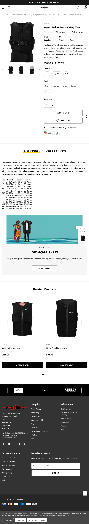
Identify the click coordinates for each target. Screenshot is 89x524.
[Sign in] (78, 7)
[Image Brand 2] (44, 390)
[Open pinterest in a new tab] (19, 444)
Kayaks (34, 424)
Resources (65, 422)
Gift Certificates (66, 409)
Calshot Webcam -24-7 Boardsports (70, 413)
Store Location (7, 469)
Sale (33, 438)
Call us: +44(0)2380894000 (16, 433)
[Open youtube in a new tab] (24, 444)
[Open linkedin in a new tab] (9, 444)
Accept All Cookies (37, 520)
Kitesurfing (35, 412)
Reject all (20, 520)
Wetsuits (34, 427)
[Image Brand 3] (70, 390)
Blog (62, 429)
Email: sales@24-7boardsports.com (10, 436)
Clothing (34, 435)
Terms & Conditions (9, 461)
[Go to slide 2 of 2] (46, 374)
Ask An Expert (66, 418)
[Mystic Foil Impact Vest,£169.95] (22, 318)
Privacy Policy (7, 472)
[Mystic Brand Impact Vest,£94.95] (66, 318)
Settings (8, 520)
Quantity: (48, 99)
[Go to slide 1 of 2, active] (43, 374)
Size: (46, 81)
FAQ (3, 480)
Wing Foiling (36, 409)
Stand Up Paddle (37, 420)
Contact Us (6, 476)
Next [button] (39, 70)
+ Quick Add (22, 365)
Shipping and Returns (9, 465)
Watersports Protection (39, 431)
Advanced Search (8, 458)
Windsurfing (35, 416)
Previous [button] (2, 70)
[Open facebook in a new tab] (3, 444)
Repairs (64, 426)
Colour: (48, 68)
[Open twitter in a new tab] (14, 444)
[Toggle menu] (3, 7)
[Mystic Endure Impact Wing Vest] (82, 238)
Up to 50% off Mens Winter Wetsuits (44, 2)
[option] (19, 390)
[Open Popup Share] (86, 117)
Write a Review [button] (77, 32)
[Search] (9, 7)
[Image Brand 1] (19, 390)
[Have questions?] (85, 493)
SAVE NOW (44, 268)
